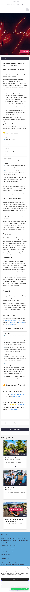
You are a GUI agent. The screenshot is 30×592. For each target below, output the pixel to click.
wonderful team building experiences (14, 320)
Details (5, 58)
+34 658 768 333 (18, 396)
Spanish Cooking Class (10, 324)
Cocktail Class (21, 322)
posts (15, 409)
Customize (15, 586)
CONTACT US (24, 51)
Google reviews (21, 404)
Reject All (15, 583)
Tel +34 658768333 (5, 554)
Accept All (15, 579)
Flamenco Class (12, 322)
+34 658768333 (15, 1)
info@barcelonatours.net (13, 4)
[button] (28, 568)
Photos (5, 417)
